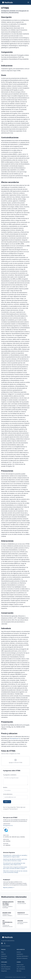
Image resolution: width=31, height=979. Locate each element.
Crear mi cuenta (21, 966)
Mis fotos (19, 971)
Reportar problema (8, 887)
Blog (2, 952)
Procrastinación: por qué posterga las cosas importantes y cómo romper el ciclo (14, 863)
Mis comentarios (21, 969)
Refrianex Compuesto (22, 958)
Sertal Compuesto (5, 969)
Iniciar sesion (20, 964)
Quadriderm (20, 954)
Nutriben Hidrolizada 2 (22, 956)
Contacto (3, 954)
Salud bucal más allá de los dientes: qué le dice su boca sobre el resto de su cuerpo (15, 859)
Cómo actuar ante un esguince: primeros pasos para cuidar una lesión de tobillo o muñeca (15, 867)
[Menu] (28, 2)
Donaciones (4, 956)
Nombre (5, 787)
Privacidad (3, 958)
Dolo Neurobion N (5, 966)
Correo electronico (7, 794)
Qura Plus (3, 964)
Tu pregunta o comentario (9, 775)
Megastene (4, 971)
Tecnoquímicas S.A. (15, 738)
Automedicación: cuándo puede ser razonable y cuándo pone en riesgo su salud (15, 856)
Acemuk (19, 952)
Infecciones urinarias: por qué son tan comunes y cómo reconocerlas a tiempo (15, 871)
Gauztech (8, 946)
